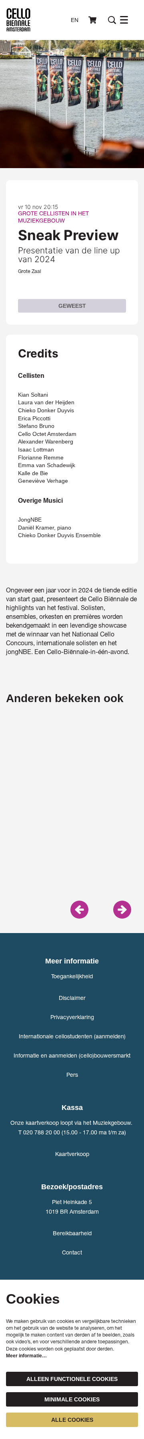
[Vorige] (79, 910)
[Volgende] (122, 910)
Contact (72, 1252)
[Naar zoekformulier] (112, 20)
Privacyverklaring (72, 1017)
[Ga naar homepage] (18, 20)
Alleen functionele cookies (72, 1379)
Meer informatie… (26, 1356)
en (74, 20)
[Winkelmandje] (93, 20)
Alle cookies (72, 1420)
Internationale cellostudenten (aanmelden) (72, 1036)
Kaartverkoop (72, 1153)
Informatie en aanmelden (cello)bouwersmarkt (72, 1055)
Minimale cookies (72, 1399)
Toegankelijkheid (72, 976)
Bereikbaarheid (72, 1233)
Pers (72, 1074)
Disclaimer (72, 997)
